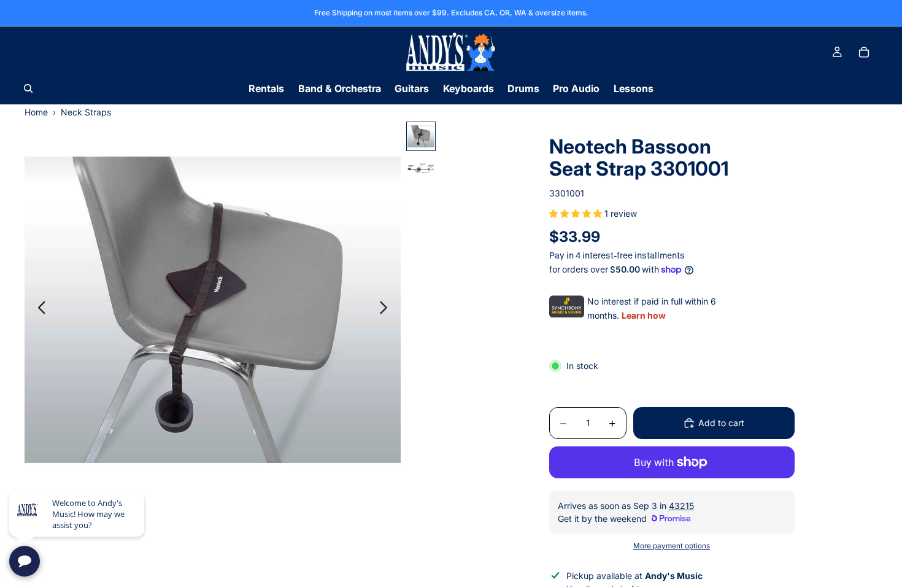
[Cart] (863, 52)
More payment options (671, 546)
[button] (576, 213)
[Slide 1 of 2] (420, 136)
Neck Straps (86, 112)
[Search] (28, 88)
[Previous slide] (38, 309)
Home (36, 112)
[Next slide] (387, 309)
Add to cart (721, 423)
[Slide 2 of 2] (420, 168)
